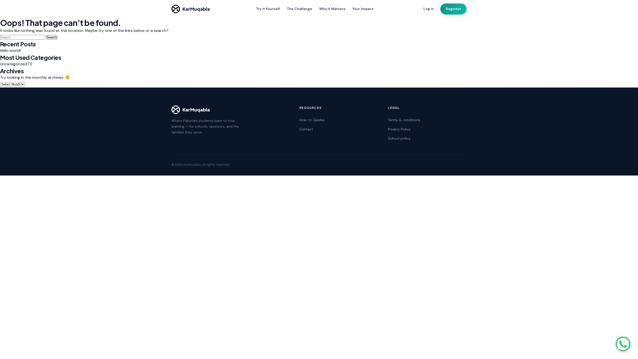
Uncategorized (13, 64)
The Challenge (299, 8)
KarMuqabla (196, 9)
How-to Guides (312, 120)
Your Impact (363, 8)
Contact (306, 129)
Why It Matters (332, 8)
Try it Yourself (268, 8)
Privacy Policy (399, 129)
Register (453, 8)
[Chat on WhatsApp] (623, 344)
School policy (399, 138)
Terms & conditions (404, 120)
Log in (428, 8)
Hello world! (10, 50)
